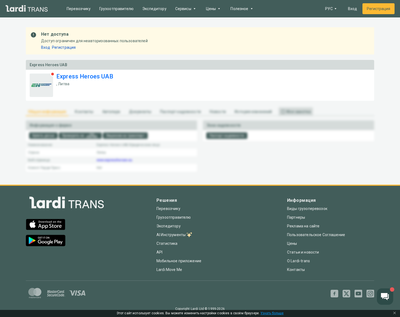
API (159, 252)
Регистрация (378, 9)
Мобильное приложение (178, 261)
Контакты (296, 269)
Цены (292, 243)
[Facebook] (334, 293)
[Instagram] (370, 293)
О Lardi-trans (298, 261)
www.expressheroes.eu (115, 160)
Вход (352, 9)
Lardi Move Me (169, 269)
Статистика (167, 243)
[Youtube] (358, 293)
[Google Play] (45, 241)
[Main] (26, 9)
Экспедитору (154, 9)
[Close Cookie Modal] (394, 313)
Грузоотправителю (116, 9)
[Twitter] (346, 293)
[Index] (66, 204)
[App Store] (45, 225)
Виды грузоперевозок (307, 208)
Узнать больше (272, 313)
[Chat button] (385, 296)
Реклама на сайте (303, 226)
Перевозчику (79, 9)
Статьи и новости (303, 252)
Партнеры (296, 217)
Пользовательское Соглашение (316, 235)
